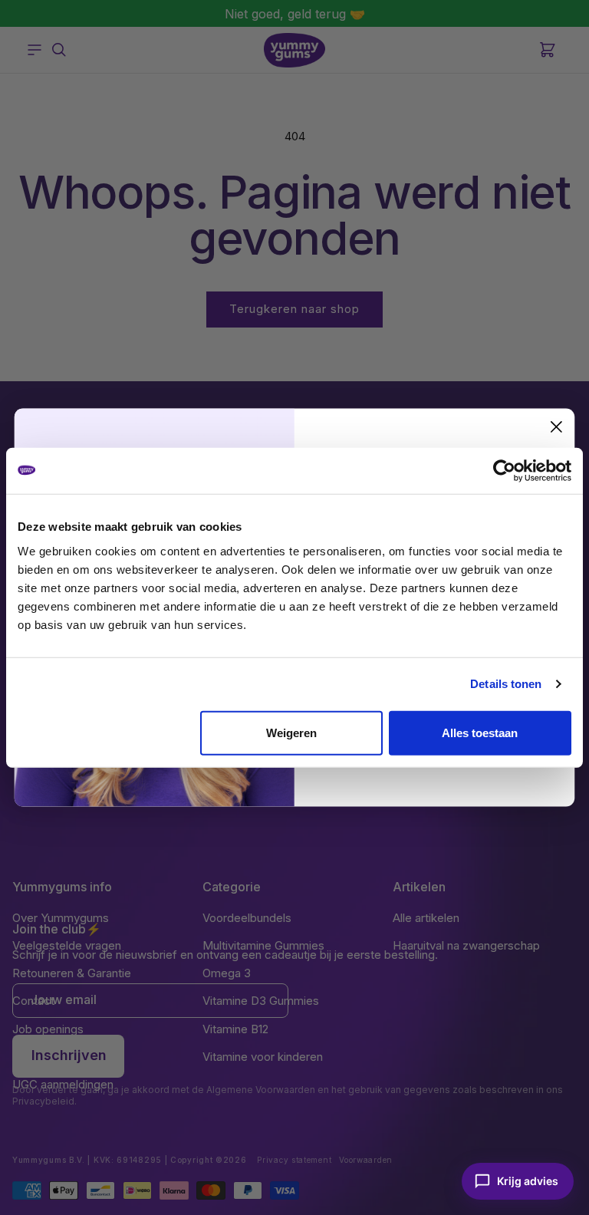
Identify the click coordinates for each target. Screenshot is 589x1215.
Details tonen (505, 683)
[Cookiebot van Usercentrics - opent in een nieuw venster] (504, 470)
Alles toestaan (480, 732)
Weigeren (291, 732)
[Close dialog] (556, 427)
